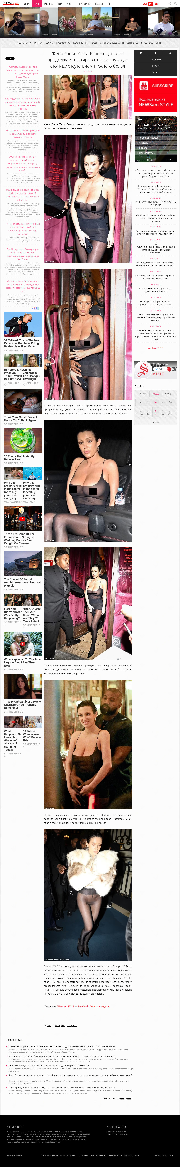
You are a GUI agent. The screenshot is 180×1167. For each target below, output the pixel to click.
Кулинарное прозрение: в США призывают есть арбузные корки (156, 303)
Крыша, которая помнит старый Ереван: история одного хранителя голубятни (156, 232)
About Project (15, 1126)
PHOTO (155, 65)
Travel (93, 42)
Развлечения (80, 42)
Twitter (92, 1006)
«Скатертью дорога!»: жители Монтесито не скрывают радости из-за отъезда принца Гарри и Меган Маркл (61, 1046)
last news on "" (118, 1098)
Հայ (145, 3)
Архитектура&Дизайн (112, 42)
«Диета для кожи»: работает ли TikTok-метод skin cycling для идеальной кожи (155, 264)
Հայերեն (72, 1025)
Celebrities (132, 42)
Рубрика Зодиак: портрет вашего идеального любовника (155, 290)
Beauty (49, 42)
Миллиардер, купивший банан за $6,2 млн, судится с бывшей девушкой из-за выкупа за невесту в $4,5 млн (62, 1087)
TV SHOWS (155, 59)
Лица (159, 42)
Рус (151, 3)
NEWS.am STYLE (65, 1006)
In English (60, 1025)
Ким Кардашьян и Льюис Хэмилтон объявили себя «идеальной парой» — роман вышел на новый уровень (61, 1055)
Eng (157, 3)
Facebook (83, 1006)
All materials (155, 347)
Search (156, 421)
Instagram (104, 1006)
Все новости (24, 42)
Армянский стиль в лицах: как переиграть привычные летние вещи (155, 277)
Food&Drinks (63, 42)
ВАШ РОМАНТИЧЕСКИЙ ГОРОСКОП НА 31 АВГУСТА (156, 203)
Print (49, 1025)
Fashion (38, 42)
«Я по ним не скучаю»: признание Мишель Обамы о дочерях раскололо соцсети (49, 1065)
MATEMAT (169, 1155)
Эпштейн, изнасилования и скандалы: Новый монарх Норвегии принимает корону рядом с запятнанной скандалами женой (70, 1076)
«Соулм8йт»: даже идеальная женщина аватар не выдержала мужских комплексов (155, 249)
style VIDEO (147, 42)
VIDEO (156, 72)
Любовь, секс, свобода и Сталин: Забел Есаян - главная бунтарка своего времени (155, 217)
